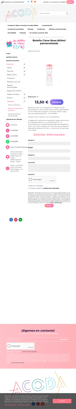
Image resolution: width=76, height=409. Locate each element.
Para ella (10, 71)
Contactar (13, 125)
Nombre (31, 140)
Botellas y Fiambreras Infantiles (54, 37)
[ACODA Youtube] (35, 2)
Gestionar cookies (24, 404)
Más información (10, 404)
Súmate (30, 29)
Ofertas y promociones (57, 29)
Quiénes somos (11, 57)
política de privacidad (51, 188)
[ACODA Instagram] (31, 2)
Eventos (10, 98)
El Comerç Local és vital (39, 33)
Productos (41, 29)
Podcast (23, 33)
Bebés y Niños (12, 75)
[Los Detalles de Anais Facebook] (11, 219)
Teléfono (31, 155)
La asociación (47, 25)
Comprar (56, 102)
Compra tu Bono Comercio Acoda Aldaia (23, 25)
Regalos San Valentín (14, 91)
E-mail (30, 148)
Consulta (31, 162)
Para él (9, 68)
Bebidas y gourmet (13, 82)
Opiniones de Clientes (14, 119)
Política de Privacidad (56, 202)
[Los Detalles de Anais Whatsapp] (20, 219)
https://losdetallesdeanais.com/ (21, 147)
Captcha (31, 174)
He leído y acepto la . (44, 188)
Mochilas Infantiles (14, 105)
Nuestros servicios (12, 60)
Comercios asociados (16, 29)
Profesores (10, 78)
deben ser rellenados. (35, 186)
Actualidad (12, 33)
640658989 (14, 130)
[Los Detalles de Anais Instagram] (16, 219)
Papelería (39, 37)
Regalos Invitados (13, 94)
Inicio (8, 53)
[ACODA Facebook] (28, 2)
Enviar (49, 205)
